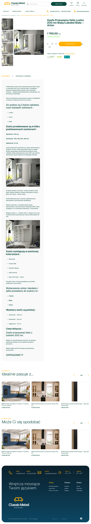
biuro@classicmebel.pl (83, 11)
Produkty (6, 11)
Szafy (18, 15)
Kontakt (66, 488)
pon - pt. (67, 471)
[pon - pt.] (59, 472)
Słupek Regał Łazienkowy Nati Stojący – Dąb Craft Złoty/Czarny (75, 404)
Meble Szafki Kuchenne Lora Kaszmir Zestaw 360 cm (44, 404)
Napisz (47, 471)
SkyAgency (36, 518)
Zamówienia (79, 490)
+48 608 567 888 (66, 11)
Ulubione (72, 5)
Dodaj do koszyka (70, 44)
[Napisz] (39, 472)
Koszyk (78, 486)
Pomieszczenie (16, 11)
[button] (50, 47)
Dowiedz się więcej (70, 53)
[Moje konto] (84, 3)
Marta (28, 471)
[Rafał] (10, 472)
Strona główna (5, 15)
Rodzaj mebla (30, 11)
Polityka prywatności (64, 518)
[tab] (7, 76)
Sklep (51, 482)
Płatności (67, 490)
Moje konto (84, 5)
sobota (78, 471)
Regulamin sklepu (55, 518)
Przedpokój (13, 15)
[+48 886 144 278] (48, 11)
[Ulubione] (71, 3)
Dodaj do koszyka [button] (13, 391)
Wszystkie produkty (53, 486)
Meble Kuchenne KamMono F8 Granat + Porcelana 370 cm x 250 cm (15, 404)
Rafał (18, 471)
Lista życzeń (52, 488)
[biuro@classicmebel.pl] (75, 11)
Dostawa (67, 486)
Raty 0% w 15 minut (53, 490)
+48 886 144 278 (55, 11)
